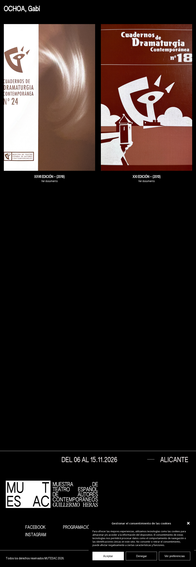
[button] (188, 523)
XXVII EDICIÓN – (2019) (49, 177)
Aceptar (108, 556)
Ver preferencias (174, 556)
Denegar (141, 556)
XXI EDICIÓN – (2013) (147, 177)
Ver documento (49, 181)
